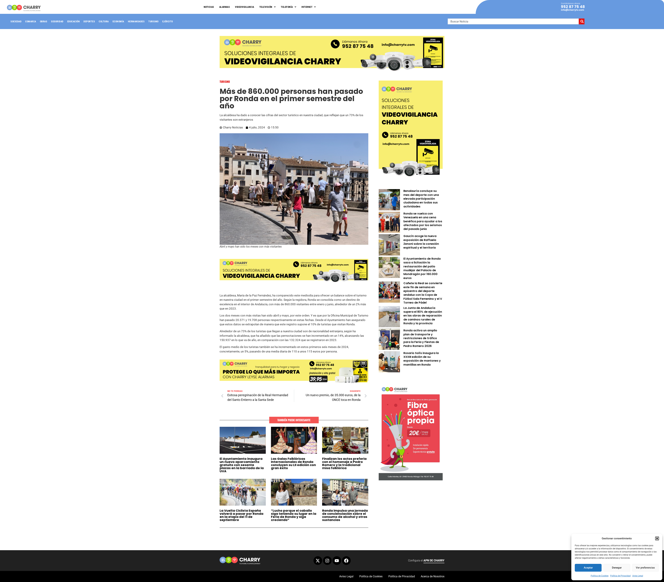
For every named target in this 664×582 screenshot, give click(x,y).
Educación (73, 21)
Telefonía (287, 7)
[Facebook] (346, 560)
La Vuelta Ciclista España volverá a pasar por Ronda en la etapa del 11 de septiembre (241, 515)
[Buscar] (581, 21)
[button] (657, 538)
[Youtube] (337, 560)
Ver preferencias (645, 567)
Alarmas (224, 7)
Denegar (617, 567)
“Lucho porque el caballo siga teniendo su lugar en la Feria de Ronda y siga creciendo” (293, 515)
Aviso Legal (637, 576)
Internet (306, 7)
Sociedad (16, 21)
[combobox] (513, 21)
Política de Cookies (599, 576)
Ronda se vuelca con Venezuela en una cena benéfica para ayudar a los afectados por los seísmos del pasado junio (422, 221)
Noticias (209, 7)
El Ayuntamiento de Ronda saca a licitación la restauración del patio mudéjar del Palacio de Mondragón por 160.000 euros (422, 268)
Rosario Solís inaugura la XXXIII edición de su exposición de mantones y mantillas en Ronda (422, 359)
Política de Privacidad (620, 576)
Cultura (104, 21)
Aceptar (588, 567)
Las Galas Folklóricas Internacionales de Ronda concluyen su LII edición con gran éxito (293, 463)
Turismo (153, 21)
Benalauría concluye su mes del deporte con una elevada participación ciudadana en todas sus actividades (421, 198)
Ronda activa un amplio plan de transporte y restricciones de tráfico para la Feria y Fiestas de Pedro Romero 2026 (421, 338)
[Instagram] (327, 560)
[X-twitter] (317, 560)
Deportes (89, 21)
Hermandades (136, 21)
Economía (118, 21)
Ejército (167, 21)
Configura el (426, 560)
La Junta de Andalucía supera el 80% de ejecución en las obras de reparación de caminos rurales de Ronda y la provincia (422, 315)
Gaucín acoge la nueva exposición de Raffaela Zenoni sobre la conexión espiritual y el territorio (421, 242)
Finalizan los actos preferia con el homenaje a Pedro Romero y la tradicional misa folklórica (344, 463)
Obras (43, 21)
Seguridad (57, 21)
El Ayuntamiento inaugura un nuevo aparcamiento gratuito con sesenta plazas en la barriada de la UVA (242, 465)
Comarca (30, 21)
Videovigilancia (244, 7)
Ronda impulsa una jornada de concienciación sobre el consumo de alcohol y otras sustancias (345, 515)
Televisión (265, 7)
